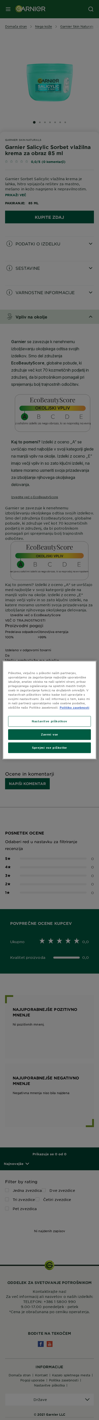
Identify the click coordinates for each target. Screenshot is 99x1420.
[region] (50, 710)
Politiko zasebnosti (74, 707)
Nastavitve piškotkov (49, 721)
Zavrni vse (49, 734)
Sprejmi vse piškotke (49, 747)
